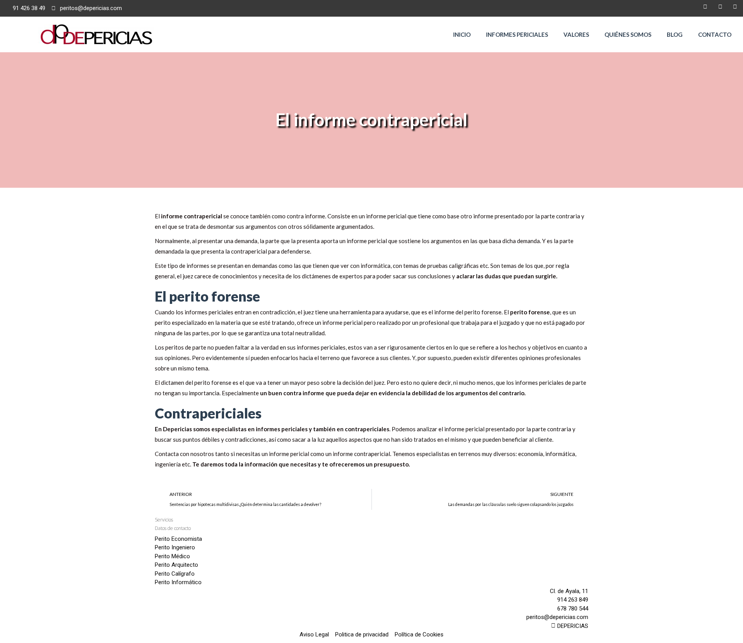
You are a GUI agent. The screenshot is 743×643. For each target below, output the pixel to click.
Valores (576, 34)
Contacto (714, 34)
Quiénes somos (627, 34)
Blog (675, 34)
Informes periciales (517, 34)
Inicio (462, 34)
